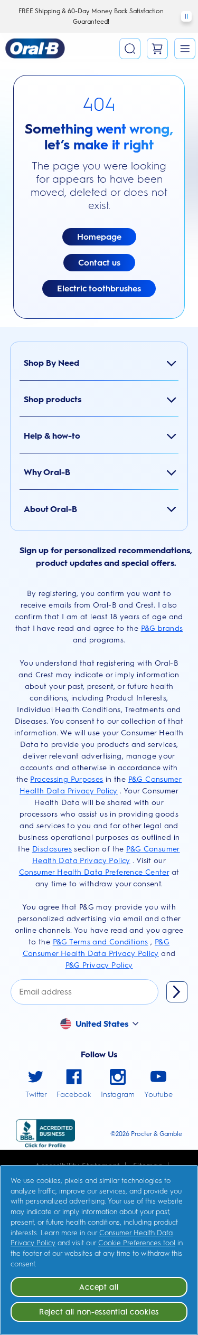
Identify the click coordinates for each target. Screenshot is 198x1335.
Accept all (98, 1287)
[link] (36, 1084)
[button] (184, 48)
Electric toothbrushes (99, 288)
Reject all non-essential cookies (99, 1312)
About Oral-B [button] (50, 509)
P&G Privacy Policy (99, 965)
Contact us (99, 263)
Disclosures (52, 849)
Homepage (99, 237)
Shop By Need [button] (51, 363)
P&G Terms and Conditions (100, 942)
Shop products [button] (52, 399)
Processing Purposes (66, 779)
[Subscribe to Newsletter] (176, 991)
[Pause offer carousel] (186, 16)
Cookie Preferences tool (136, 1243)
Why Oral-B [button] (47, 472)
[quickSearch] (129, 48)
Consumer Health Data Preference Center (94, 872)
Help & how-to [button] (52, 436)
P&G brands (162, 628)
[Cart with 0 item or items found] (157, 48)
